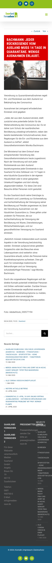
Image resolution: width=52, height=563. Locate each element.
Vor (44, 31)
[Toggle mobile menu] (46, 14)
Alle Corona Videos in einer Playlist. (21, 381)
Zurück (37, 31)
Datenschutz (39, 550)
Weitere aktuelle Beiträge (17, 389)
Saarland (22, 321)
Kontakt (18, 550)
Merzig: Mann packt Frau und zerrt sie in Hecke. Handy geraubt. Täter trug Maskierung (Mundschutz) (26, 370)
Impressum (27, 550)
